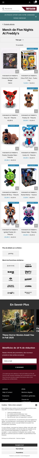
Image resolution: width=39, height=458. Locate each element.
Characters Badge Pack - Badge (10, 79)
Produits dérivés (9, 24)
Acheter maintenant (20, 18)
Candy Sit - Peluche (29, 155)
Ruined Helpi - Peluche (29, 232)
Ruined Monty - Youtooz (29, 195)
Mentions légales (27, 392)
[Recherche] (16, 8)
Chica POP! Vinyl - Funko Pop (29, 79)
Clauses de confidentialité (26, 401)
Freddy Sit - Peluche (29, 118)
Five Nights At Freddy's (10, 75)
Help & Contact (7, 392)
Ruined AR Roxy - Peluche (10, 195)
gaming (10, 253)
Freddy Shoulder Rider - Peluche (10, 156)
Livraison (5, 399)
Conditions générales (28, 396)
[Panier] (35, 2)
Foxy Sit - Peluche (10, 118)
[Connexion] (29, 2)
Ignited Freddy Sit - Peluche (10, 233)
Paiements (5, 396)
